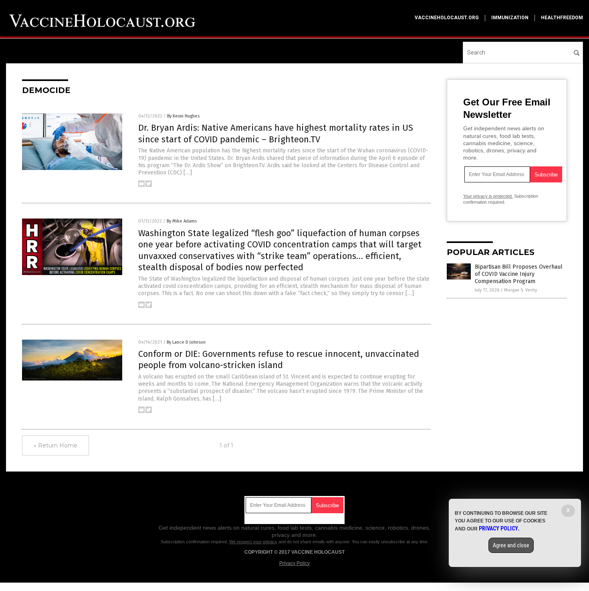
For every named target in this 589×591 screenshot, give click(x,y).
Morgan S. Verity (520, 290)
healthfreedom (562, 17)
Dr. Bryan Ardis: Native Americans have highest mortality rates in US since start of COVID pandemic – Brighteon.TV (275, 133)
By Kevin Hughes (183, 116)
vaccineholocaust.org (447, 17)
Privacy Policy (294, 563)
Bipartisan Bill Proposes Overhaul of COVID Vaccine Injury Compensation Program (519, 274)
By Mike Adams (182, 221)
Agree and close (511, 545)
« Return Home (55, 445)
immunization (509, 17)
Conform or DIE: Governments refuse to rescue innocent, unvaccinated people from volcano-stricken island (278, 359)
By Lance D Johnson (186, 342)
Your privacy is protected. (488, 196)
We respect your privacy (253, 541)
